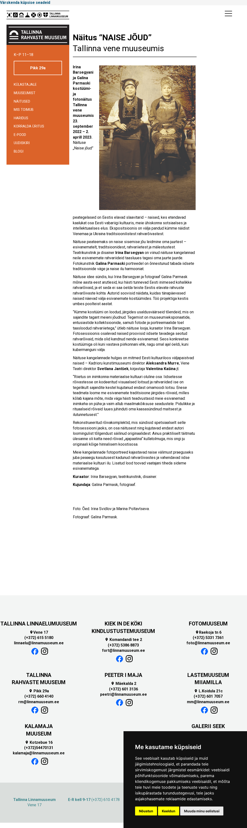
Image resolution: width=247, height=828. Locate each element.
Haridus (21, 118)
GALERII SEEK (208, 726)
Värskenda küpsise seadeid (25, 2)
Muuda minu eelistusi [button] (202, 811)
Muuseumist (24, 93)
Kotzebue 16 (39, 742)
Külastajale (25, 85)
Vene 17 (38, 632)
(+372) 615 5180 (38, 637)
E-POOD (20, 135)
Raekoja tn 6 (208, 632)
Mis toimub (24, 110)
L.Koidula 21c (208, 691)
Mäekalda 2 (123, 683)
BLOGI (18, 151)
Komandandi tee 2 (123, 639)
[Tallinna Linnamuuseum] (38, 15)
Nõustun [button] (146, 811)
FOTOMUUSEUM (208, 624)
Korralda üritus (29, 126)
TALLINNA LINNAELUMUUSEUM (38, 624)
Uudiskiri (22, 143)
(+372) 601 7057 (208, 696)
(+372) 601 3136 (123, 689)
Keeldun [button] (168, 811)
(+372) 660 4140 (38, 696)
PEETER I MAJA (123, 675)
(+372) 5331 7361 (208, 637)
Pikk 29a (38, 68)
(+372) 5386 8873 (123, 645)
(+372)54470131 (38, 747)
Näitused (22, 101)
